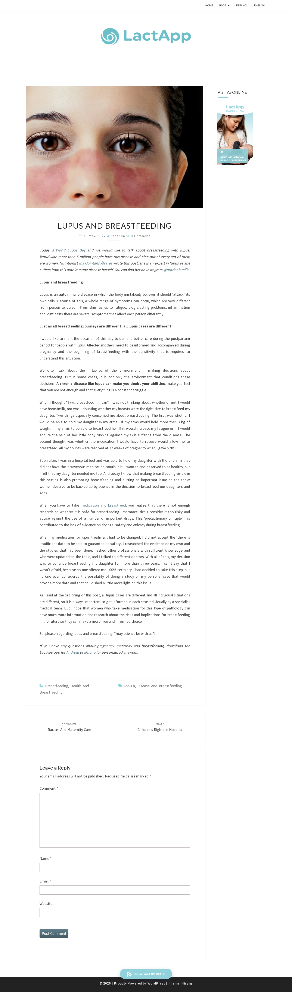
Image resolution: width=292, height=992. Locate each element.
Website (46, 903)
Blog (222, 5)
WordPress (156, 983)
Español (242, 5)
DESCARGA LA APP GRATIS (149, 974)
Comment (49, 788)
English (259, 5)
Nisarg (186, 983)
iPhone (89, 652)
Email (45, 881)
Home (209, 5)
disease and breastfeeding (159, 685)
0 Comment (140, 236)
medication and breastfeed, (104, 505)
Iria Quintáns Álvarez (95, 263)
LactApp (118, 236)
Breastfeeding (56, 685)
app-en (129, 685)
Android (72, 652)
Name (46, 858)
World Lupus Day (70, 250)
